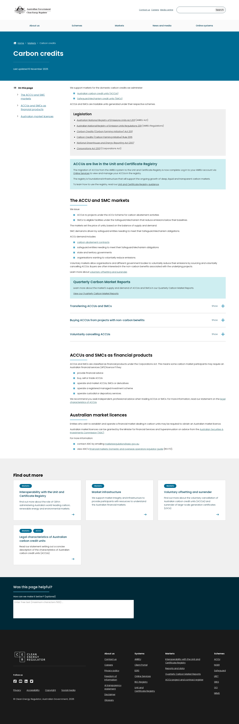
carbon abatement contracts (93, 242)
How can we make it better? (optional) (34, 596)
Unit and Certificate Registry (145, 689)
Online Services (81, 173)
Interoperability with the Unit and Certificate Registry (182, 661)
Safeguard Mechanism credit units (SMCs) (99, 98)
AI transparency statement (112, 687)
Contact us (144, 9)
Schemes (77, 25)
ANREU (138, 659)
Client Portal (141, 665)
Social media (68, 690)
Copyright (50, 690)
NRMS (217, 693)
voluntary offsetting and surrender (108, 272)
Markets (119, 25)
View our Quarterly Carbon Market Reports (96, 293)
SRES (216, 682)
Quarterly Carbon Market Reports (183, 674)
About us (34, 25)
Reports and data (175, 668)
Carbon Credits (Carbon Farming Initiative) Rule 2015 (104, 137)
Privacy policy (111, 670)
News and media (162, 25)
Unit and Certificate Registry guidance (138, 184)
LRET (216, 676)
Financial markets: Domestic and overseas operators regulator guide (126, 449)
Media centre (166, 9)
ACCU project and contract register (184, 679)
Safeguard (220, 670)
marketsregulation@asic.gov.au (122, 443)
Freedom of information (110, 678)
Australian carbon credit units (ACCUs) (97, 93)
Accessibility (33, 690)
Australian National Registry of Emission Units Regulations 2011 (109, 125)
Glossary (109, 700)
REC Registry (141, 682)
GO (216, 687)
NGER (217, 665)
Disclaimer (109, 694)
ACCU (217, 659)
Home (21, 43)
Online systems (204, 25)
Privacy (17, 690)
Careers (155, 9)
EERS (137, 670)
